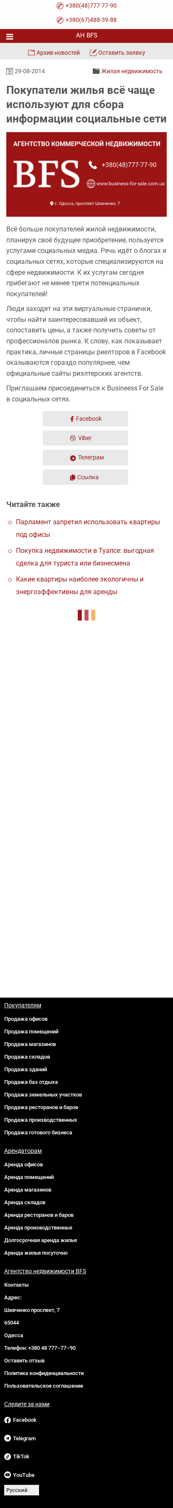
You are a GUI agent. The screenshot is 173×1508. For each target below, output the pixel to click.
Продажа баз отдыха (31, 1082)
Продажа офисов (25, 1019)
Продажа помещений (31, 1031)
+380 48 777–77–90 (52, 1348)
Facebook (89, 418)
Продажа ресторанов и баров (41, 1107)
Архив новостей (58, 52)
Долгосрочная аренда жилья (40, 1240)
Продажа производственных (40, 1120)
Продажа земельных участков (43, 1094)
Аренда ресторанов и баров (38, 1215)
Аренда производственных (38, 1227)
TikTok (21, 1456)
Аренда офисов (23, 1164)
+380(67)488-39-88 (91, 19)
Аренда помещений (29, 1177)
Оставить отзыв (24, 1360)
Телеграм (91, 457)
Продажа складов (27, 1057)
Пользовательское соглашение (43, 1386)
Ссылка (88, 477)
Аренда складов (24, 1202)
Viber (85, 438)
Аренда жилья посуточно (36, 1253)
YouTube (23, 1475)
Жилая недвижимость (132, 71)
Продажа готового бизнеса (38, 1132)
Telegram (24, 1438)
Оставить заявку (121, 52)
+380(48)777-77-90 (91, 5)
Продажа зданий (25, 1069)
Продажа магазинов (30, 1044)
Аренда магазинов (27, 1190)
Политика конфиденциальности (44, 1373)
